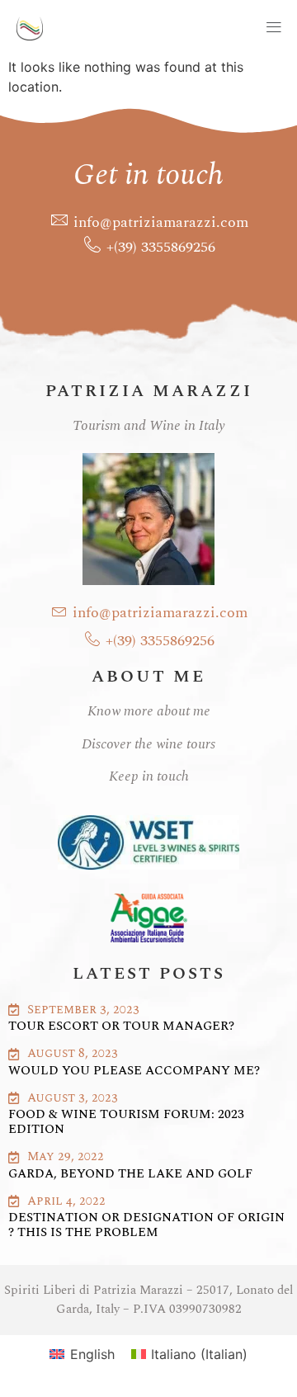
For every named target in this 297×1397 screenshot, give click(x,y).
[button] (178, 28)
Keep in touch (149, 776)
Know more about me (148, 711)
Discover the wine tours (148, 744)
